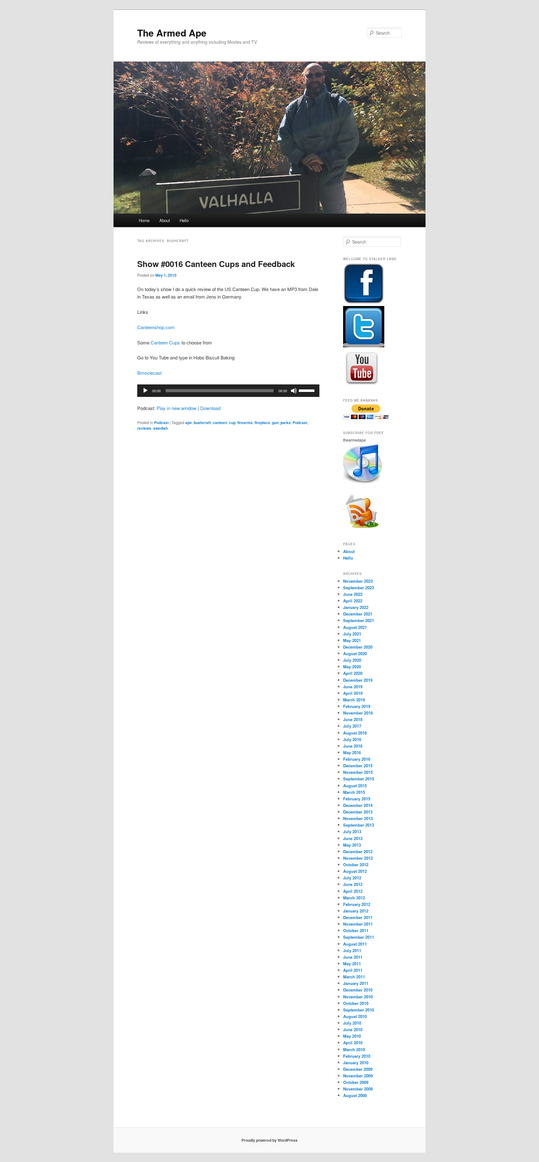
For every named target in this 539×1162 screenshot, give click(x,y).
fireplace (262, 422)
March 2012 (354, 898)
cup (232, 422)
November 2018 (358, 713)
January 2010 (355, 1063)
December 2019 (357, 680)
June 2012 (352, 884)
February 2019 (356, 706)
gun (275, 422)
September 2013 (358, 825)
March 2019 (354, 700)
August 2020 (355, 653)
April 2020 (352, 673)
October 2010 (355, 1003)
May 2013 (352, 845)
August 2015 (355, 786)
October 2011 (355, 930)
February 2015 (356, 799)
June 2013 (352, 838)
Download (210, 408)
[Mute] (294, 391)
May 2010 (352, 1036)
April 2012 (352, 891)
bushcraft (202, 422)
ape (188, 422)
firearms (245, 422)
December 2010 (357, 990)
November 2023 (358, 581)
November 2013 (358, 818)
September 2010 (358, 1010)
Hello (184, 220)
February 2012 (356, 904)
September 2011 (358, 937)
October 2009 (355, 1082)
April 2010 (352, 1043)
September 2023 (358, 588)
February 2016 (356, 759)
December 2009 (357, 1069)
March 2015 (354, 792)
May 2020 (352, 667)
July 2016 (352, 739)
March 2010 (354, 1049)
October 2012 (355, 865)
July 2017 (352, 726)
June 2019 (352, 687)
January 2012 (355, 911)
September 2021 (358, 620)
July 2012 (352, 878)
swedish (160, 428)
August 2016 (355, 733)
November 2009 (358, 1076)
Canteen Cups (165, 342)
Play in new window (177, 408)
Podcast (161, 422)
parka (285, 422)
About (164, 220)
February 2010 (356, 1056)
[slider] (307, 390)
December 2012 (357, 851)
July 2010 (352, 1023)
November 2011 (358, 924)
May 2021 (352, 640)
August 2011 (355, 944)
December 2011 (357, 917)
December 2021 (357, 614)
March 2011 (354, 977)
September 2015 (358, 779)
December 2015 (357, 766)
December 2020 (357, 647)
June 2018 (352, 719)
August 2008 (355, 1095)
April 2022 (352, 601)
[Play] (145, 391)
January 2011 (355, 983)
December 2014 (357, 805)
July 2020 (352, 660)
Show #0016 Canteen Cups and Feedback (216, 263)
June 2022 (352, 594)
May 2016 (352, 752)
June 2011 (352, 957)
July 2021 (352, 634)
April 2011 (352, 970)
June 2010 (352, 1029)
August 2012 (355, 871)
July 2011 (352, 950)
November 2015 (358, 772)
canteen (220, 422)
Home (144, 220)
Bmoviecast (149, 372)
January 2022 (355, 607)
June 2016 (352, 746)
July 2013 (352, 831)
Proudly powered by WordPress (269, 1140)
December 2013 (357, 812)
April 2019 (352, 693)
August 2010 (355, 1016)
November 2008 (358, 1089)
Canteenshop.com (156, 327)
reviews (144, 428)
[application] (228, 390)
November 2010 (358, 997)
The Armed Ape (171, 32)
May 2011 (352, 964)
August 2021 (355, 627)
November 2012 (358, 858)
